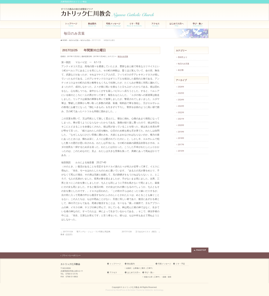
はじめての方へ (133, 272)
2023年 (181, 106)
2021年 (181, 118)
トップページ (115, 264)
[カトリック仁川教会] (108, 14)
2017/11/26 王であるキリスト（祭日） (141, 231)
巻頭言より (182, 57)
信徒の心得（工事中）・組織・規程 (157, 277)
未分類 (181, 70)
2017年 (181, 144)
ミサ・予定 (180, 264)
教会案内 (131, 264)
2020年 (181, 125)
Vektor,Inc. (149, 290)
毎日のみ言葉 (123, 56)
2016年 (181, 151)
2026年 (181, 86)
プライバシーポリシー (71, 255)
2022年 (181, 112)
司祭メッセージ (164, 264)
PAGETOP (201, 250)
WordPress (120, 290)
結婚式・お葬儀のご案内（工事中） (140, 268)
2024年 (181, 99)
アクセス (113, 272)
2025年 (181, 93)
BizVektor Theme (135, 290)
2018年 (181, 138)
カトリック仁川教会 (131, 287)
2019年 (181, 131)
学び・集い (149, 272)
